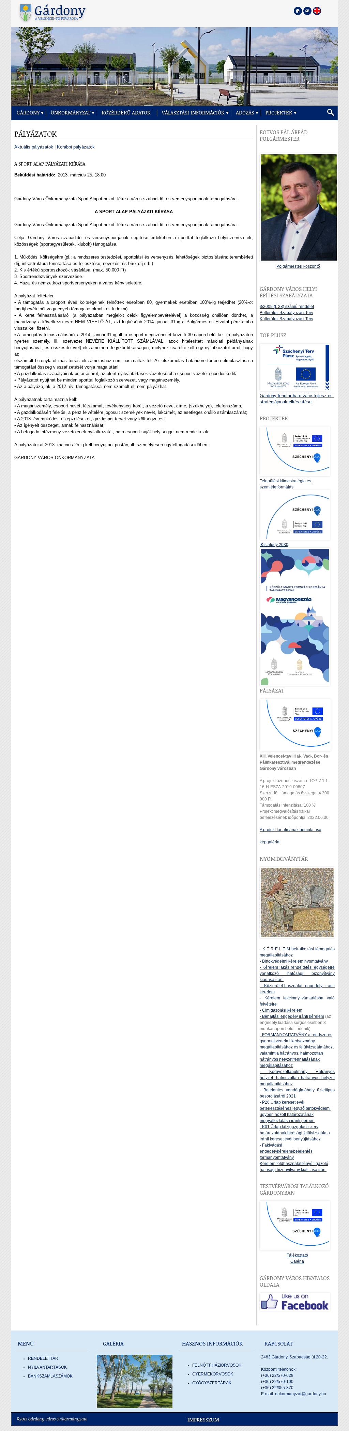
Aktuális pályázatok (33, 147)
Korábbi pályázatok (76, 147)
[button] (330, 112)
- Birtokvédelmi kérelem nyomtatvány (294, 961)
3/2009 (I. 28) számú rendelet (287, 306)
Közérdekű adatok (126, 113)
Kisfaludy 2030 (274, 544)
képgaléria (269, 842)
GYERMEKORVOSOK (212, 1374)
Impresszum (203, 1420)
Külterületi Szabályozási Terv (286, 318)
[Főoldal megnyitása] (298, 11)
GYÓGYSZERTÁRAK (211, 1383)
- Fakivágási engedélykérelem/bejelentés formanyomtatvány (286, 1151)
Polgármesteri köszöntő (298, 266)
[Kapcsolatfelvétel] (307, 11)
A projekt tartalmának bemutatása (290, 829)
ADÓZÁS (245, 113)
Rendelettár (43, 1358)
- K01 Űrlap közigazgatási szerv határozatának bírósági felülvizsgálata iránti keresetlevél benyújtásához (295, 1132)
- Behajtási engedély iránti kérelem (292, 1016)
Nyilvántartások (47, 1367)
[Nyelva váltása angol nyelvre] (317, 11)
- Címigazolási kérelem (281, 1010)
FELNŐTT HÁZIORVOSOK (216, 1365)
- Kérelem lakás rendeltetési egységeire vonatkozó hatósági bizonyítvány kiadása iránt (297, 973)
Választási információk (193, 113)
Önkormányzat (70, 113)
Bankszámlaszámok (50, 1376)
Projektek (278, 113)
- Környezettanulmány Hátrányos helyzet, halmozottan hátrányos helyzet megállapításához (297, 1077)
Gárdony (28, 113)
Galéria (297, 1261)
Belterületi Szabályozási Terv (286, 312)
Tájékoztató (297, 1255)
